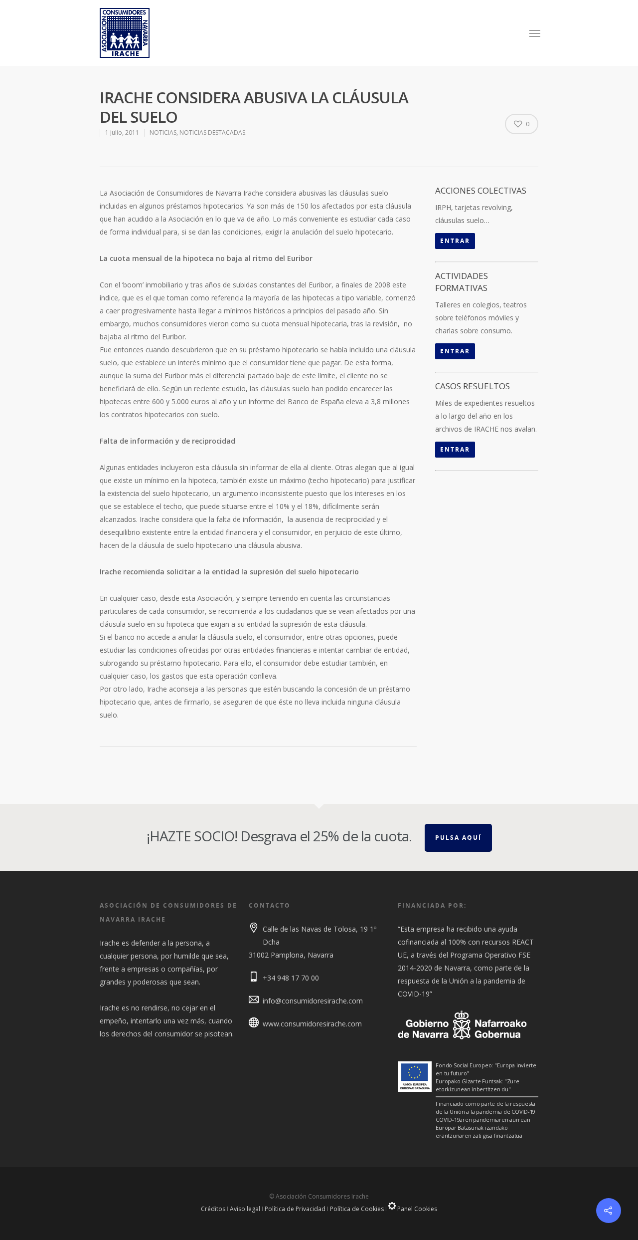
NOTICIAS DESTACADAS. (213, 132)
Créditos (213, 1209)
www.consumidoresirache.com (312, 1023)
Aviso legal (245, 1209)
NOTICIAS (163, 132)
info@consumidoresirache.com (313, 1000)
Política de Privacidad (295, 1209)
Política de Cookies (357, 1209)
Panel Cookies (416, 1209)
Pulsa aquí (458, 837)
